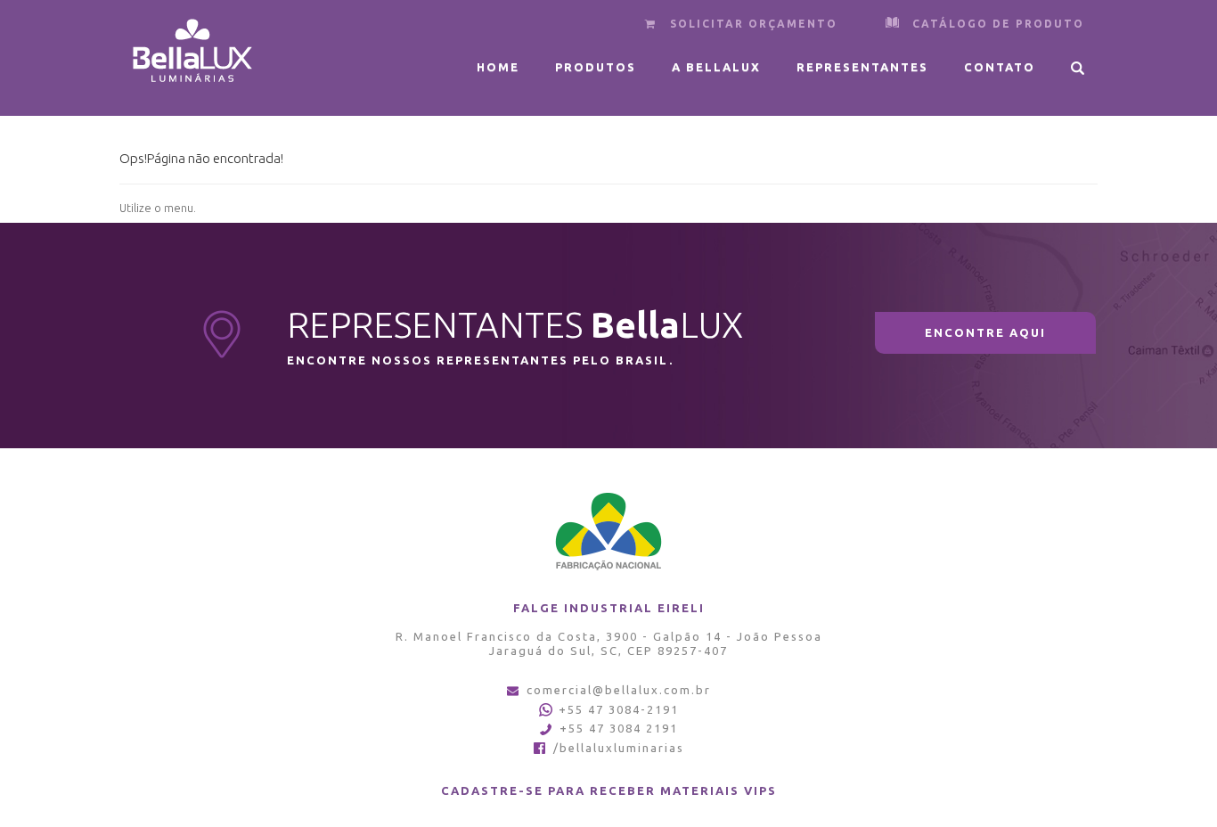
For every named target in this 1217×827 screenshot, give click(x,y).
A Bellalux (716, 67)
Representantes (862, 67)
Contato (999, 67)
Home (498, 67)
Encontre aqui (985, 332)
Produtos (595, 67)
